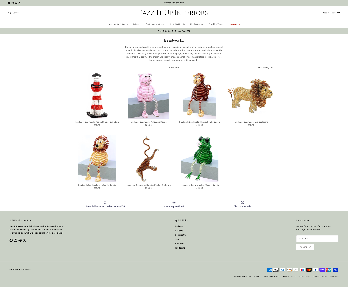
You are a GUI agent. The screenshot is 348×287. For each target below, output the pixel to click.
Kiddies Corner (197, 24)
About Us (179, 243)
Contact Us (180, 235)
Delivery (179, 226)
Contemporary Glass (155, 24)
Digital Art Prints (177, 24)
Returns (179, 230)
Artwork (137, 24)
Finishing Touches (217, 24)
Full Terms (180, 248)
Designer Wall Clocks (118, 24)
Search (178, 239)
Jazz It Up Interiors (22, 269)
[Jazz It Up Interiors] (174, 12)
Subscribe (305, 247)
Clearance (235, 24)
